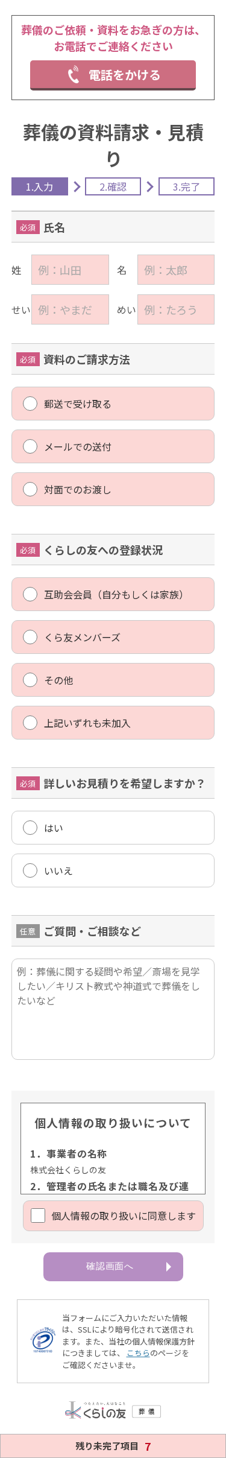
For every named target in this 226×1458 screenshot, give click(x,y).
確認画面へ (110, 1266)
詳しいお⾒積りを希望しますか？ (124, 783)
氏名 (54, 227)
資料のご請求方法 (86, 359)
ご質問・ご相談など (92, 931)
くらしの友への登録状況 (103, 549)
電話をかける (125, 74)
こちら (138, 1352)
